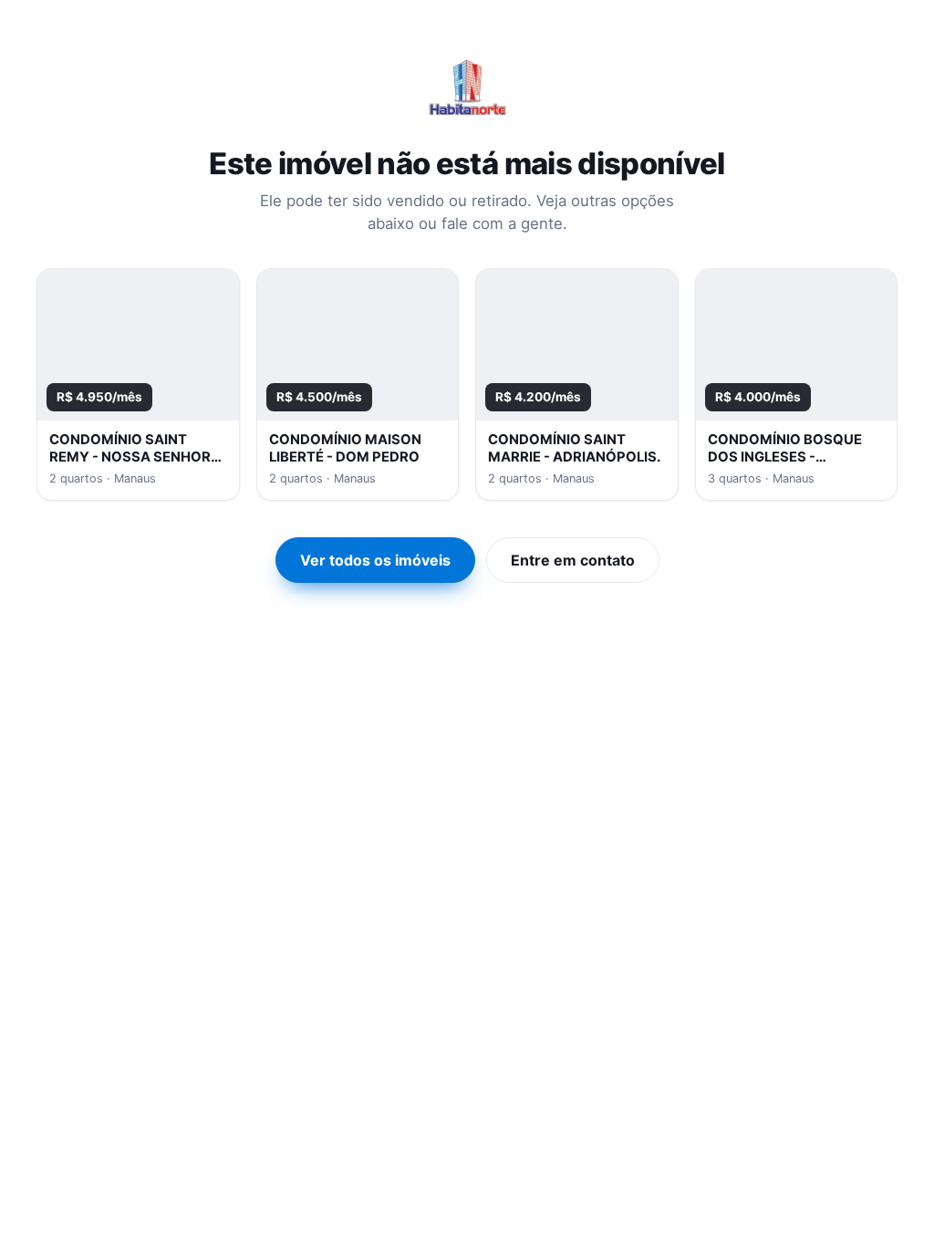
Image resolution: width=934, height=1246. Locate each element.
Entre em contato (573, 560)
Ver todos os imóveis (375, 560)
